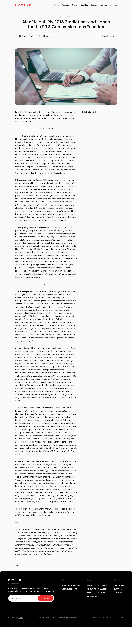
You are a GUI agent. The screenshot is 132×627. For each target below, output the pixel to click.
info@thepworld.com (71, 585)
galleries (104, 5)
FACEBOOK (119, 585)
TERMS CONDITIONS (115, 618)
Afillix (21, 618)
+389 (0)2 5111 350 (69, 589)
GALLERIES (102, 589)
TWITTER (118, 589)
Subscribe (45, 598)
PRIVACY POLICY (98, 618)
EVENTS (90, 592)
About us (65, 5)
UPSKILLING (92, 596)
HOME (89, 585)
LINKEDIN (118, 592)
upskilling (84, 5)
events (75, 5)
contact (113, 5)
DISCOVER (102, 585)
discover (94, 5)
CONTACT (102, 592)
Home (56, 5)
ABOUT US (91, 589)
